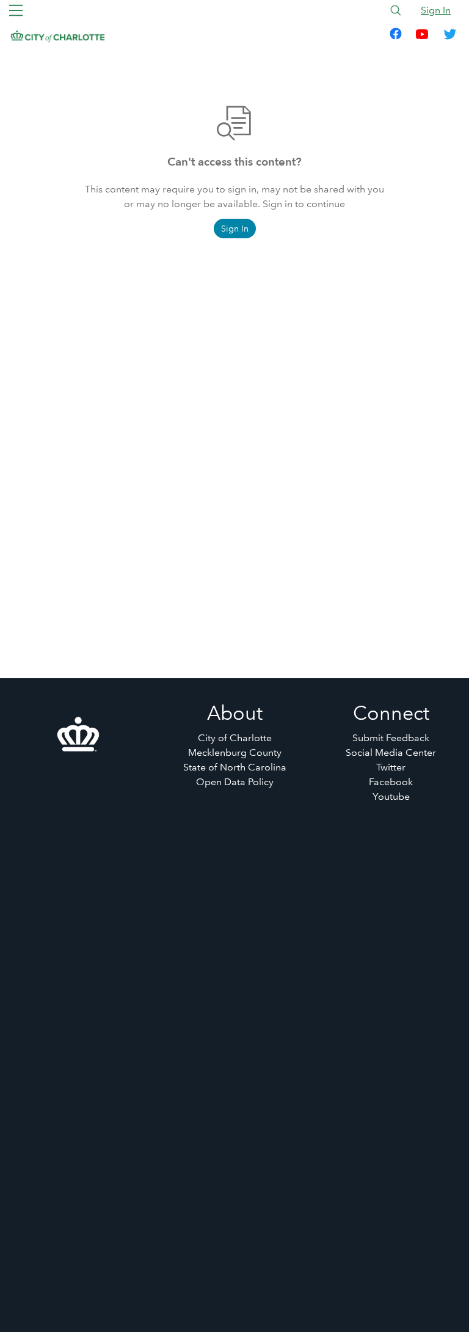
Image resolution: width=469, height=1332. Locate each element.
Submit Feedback (390, 738)
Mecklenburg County (235, 752)
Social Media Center (391, 752)
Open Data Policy (235, 782)
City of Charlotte (235, 738)
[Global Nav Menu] (16, 10)
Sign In (436, 10)
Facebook (391, 782)
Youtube (391, 796)
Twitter (390, 767)
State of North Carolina (234, 767)
